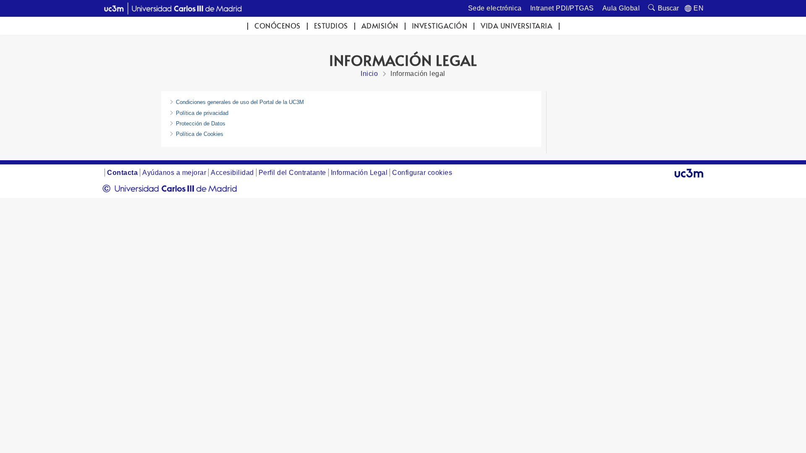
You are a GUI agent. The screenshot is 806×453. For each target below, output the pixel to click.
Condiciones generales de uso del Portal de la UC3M (240, 102)
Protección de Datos (200, 123)
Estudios (331, 26)
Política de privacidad (202, 113)
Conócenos (277, 26)
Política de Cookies (199, 134)
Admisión (379, 26)
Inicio (369, 73)
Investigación (440, 26)
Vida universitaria (516, 26)
